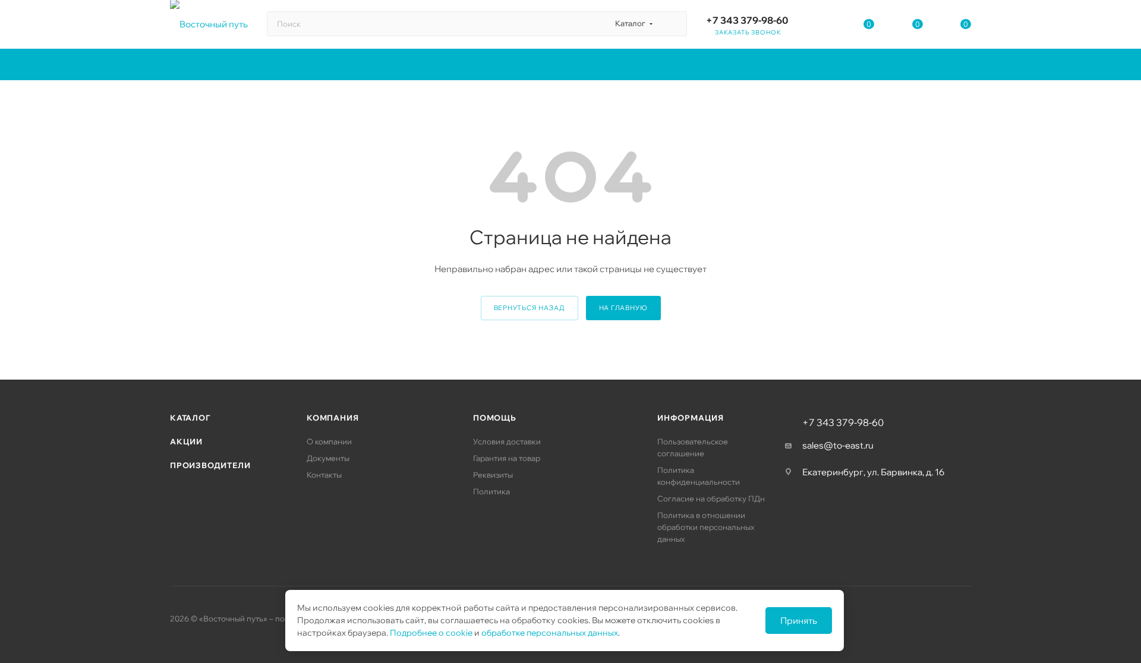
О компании (329, 441)
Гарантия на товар (506, 458)
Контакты (324, 474)
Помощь (494, 417)
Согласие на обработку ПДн (711, 498)
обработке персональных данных (549, 632)
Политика (491, 491)
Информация (690, 417)
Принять (798, 620)
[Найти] (672, 23)
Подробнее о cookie (431, 632)
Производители (210, 465)
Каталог (190, 417)
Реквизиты (493, 474)
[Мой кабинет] (820, 26)
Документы (328, 458)
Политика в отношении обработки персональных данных (706, 527)
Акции (186, 441)
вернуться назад (529, 308)
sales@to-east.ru (838, 445)
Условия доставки (507, 441)
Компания (332, 417)
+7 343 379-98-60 (747, 20)
